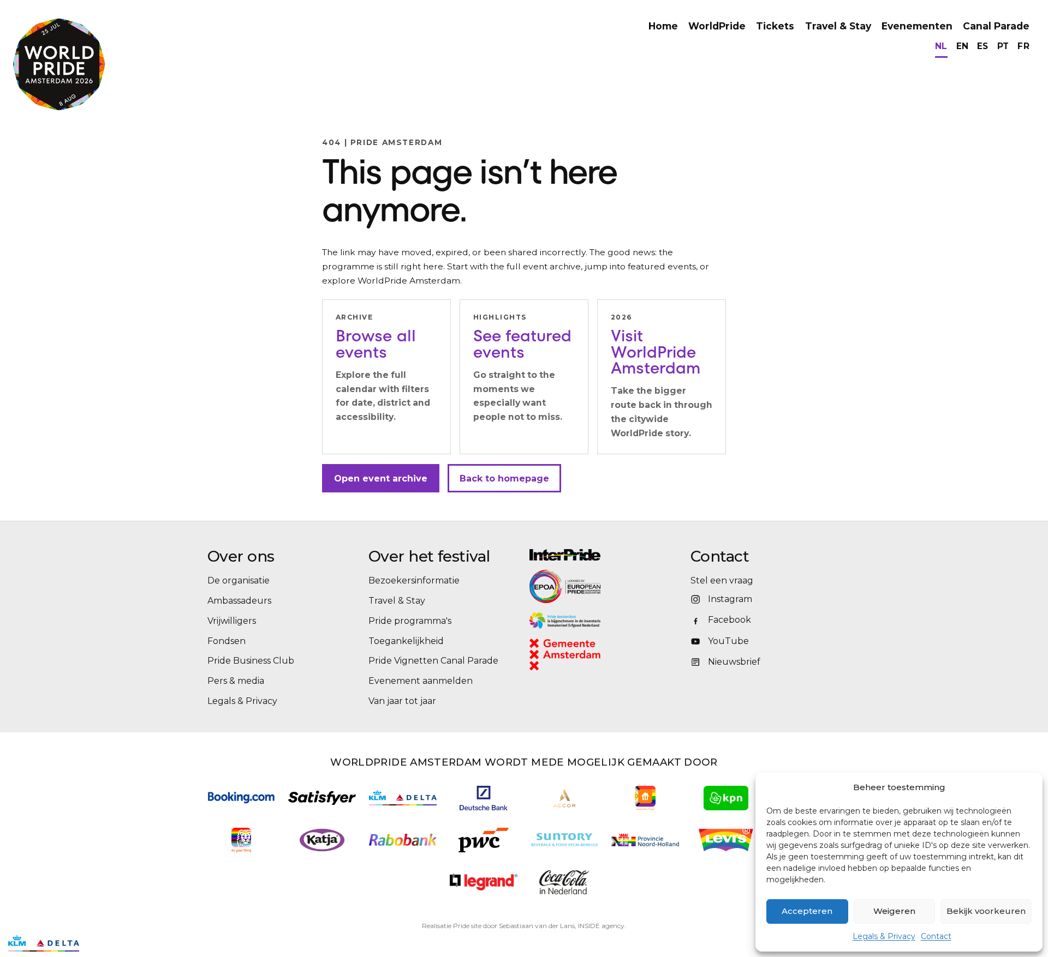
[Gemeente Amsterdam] (579, 655)
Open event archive (380, 478)
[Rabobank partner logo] (403, 840)
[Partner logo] (483, 882)
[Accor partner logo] (564, 798)
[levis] (726, 840)
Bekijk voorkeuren (986, 911)
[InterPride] (604, 555)
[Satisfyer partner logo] (322, 798)
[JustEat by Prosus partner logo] (645, 798)
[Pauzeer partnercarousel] (94, 943)
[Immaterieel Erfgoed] (604, 620)
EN (962, 46)
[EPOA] (594, 586)
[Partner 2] (43, 943)
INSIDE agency (601, 926)
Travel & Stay (838, 26)
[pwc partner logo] (483, 840)
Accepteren (807, 911)
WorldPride (717, 26)
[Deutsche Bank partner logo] (484, 798)
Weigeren (894, 911)
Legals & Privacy (884, 936)
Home (663, 26)
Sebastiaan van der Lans (537, 926)
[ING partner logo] (241, 840)
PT (1003, 46)
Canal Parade (996, 26)
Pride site (467, 926)
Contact (936, 936)
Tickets (775, 26)
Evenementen (917, 26)
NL (941, 46)
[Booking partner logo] (241, 797)
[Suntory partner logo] (564, 840)
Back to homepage (504, 478)
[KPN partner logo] (726, 798)
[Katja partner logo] (322, 840)
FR (1023, 46)
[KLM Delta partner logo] (403, 797)
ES (983, 46)
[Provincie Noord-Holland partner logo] (645, 840)
